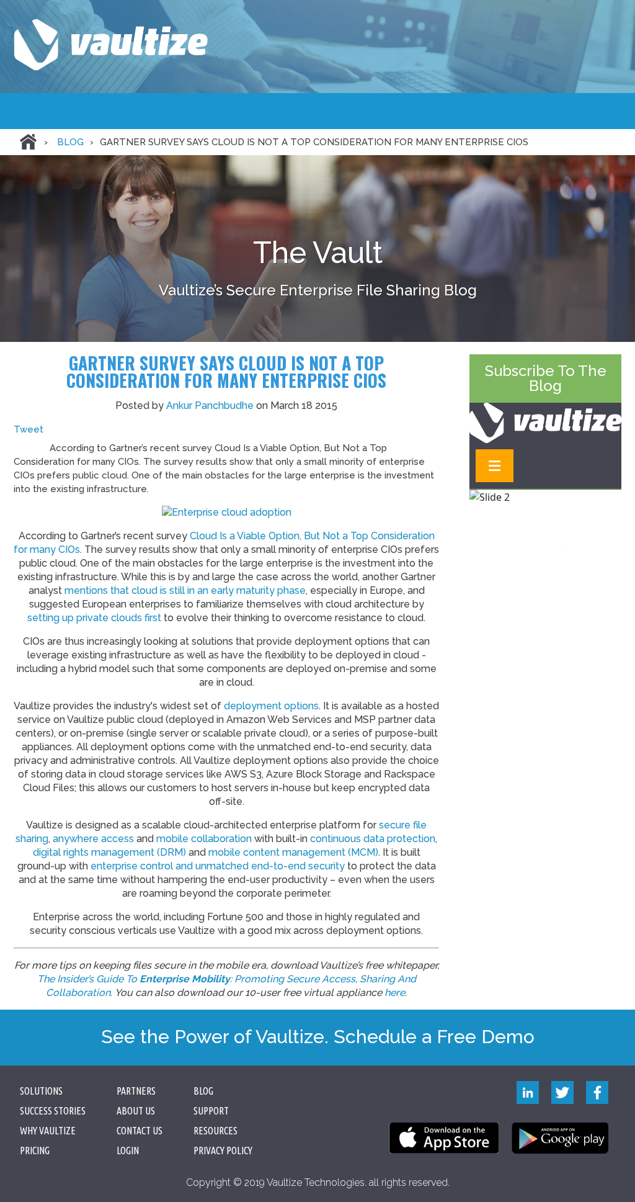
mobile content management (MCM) (293, 852)
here (394, 992)
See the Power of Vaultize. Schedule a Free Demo (318, 1036)
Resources (215, 1130)
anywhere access (93, 839)
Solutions (41, 1091)
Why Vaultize (48, 1130)
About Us (136, 1110)
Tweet (28, 429)
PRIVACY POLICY (222, 1150)
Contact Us (139, 1130)
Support (211, 1110)
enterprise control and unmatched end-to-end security (218, 866)
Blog (70, 142)
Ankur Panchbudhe (210, 405)
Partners (136, 1091)
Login (128, 1150)
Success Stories (53, 1110)
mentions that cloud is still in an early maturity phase (185, 590)
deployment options (271, 706)
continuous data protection (372, 839)
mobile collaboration (204, 839)
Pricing (35, 1150)
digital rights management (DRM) (109, 852)
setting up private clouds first (94, 618)
